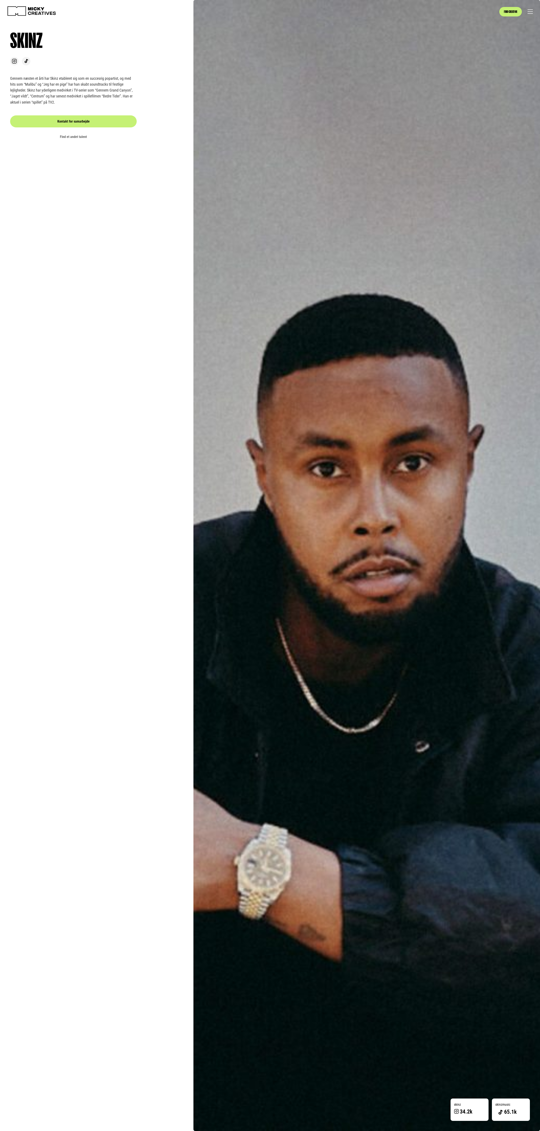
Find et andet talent (73, 137)
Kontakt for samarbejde (73, 121)
